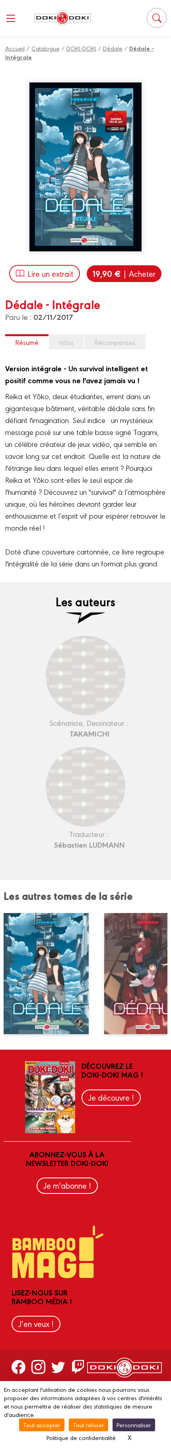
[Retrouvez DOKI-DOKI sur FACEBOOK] (18, 1366)
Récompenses (115, 342)
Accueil (15, 48)
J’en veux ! (36, 1323)
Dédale (112, 48)
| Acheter (124, 273)
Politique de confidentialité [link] (81, 1437)
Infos (66, 342)
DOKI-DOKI (81, 48)
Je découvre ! (111, 1097)
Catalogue (45, 48)
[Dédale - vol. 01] (51, 973)
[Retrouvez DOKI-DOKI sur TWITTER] (58, 1366)
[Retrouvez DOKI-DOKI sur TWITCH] (78, 1366)
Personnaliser (134, 1425)
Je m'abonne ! (67, 1185)
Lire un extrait (50, 273)
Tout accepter (41, 1425)
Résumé (27, 342)
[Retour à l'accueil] (62, 17)
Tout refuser (88, 1425)
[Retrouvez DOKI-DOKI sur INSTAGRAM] (38, 1366)
